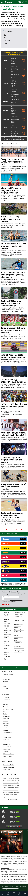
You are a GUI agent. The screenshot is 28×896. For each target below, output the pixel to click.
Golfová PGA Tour (6, 744)
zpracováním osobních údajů (16, 600)
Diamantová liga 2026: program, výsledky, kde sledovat (11, 459)
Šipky (5, 35)
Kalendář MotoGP (6, 728)
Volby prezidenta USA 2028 (8, 767)
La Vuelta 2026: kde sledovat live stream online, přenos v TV (14, 406)
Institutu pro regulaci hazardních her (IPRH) (13, 861)
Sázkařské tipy (6, 807)
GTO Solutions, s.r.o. (17, 890)
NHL (4, 711)
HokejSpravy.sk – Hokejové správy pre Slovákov (18, 637)
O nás (2, 886)
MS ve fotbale (6, 702)
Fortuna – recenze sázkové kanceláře (11, 778)
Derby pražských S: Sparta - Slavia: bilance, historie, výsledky (13, 330)
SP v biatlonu (5, 730)
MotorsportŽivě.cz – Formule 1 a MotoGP (7, 636)
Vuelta (4, 686)
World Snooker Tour (7, 742)
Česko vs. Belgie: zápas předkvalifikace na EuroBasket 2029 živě (12, 515)
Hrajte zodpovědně (5, 868)
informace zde (4, 874)
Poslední (21, 529)
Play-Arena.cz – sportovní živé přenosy (7, 642)
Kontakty (6, 886)
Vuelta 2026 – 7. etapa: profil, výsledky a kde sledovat (11, 219)
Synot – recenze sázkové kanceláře (10, 790)
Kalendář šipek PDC (7, 735)
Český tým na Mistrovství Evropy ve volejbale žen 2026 (12, 161)
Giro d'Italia (5, 725)
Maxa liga (5, 713)
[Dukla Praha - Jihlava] (5, 812)
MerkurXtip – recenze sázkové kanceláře (11, 792)
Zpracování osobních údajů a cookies (10, 888)
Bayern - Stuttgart (13, 817)
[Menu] (26, 2)
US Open (5, 684)
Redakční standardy (14, 886)
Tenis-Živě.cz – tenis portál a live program (7, 631)
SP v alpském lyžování (7, 732)
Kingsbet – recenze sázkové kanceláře (11, 797)
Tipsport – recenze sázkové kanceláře (11, 780)
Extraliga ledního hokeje (8, 709)
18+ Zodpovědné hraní (6, 890)
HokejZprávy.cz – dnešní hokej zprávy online (7, 625)
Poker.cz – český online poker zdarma (7, 653)
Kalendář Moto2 (6, 749)
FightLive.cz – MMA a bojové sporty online (7, 614)
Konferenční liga (6, 699)
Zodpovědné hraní (13, 863)
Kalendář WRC (6, 751)
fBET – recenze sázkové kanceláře (10, 799)
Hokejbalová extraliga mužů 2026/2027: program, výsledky (13, 486)
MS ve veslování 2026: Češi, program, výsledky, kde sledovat (13, 246)
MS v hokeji (5, 706)
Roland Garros (6, 718)
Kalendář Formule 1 (7, 679)
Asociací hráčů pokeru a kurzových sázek (9, 864)
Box (5, 38)
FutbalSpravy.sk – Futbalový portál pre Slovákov (18, 642)
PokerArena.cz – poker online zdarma (7, 647)
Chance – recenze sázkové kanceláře (11, 787)
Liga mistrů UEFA (6, 677)
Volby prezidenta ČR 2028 (8, 764)
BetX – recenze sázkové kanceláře (10, 794)
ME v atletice (5, 681)
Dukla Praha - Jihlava (14, 812)
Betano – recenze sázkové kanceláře (11, 782)
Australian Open (6, 716)
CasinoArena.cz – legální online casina (7, 658)
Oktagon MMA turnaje (7, 756)
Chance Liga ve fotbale (8, 674)
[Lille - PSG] (5, 822)
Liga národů (5, 704)
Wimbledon (5, 720)
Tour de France (6, 723)
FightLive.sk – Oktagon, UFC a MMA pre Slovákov (19, 631)
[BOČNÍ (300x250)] (11, 852)
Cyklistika (7, 40)
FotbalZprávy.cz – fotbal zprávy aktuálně (7, 620)
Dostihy (6, 43)
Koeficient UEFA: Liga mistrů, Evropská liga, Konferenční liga (11, 303)
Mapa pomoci (16, 881)
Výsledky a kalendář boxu (8, 753)
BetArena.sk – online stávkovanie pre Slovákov (18, 626)
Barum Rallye (6, 688)
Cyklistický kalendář (7, 737)
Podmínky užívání (23, 886)
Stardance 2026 (6, 769)
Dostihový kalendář (7, 746)
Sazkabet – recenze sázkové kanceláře (11, 785)
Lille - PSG (12, 822)
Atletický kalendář (6, 739)
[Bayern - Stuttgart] (5, 817)
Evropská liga (6, 697)
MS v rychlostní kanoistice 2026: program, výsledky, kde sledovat (13, 274)
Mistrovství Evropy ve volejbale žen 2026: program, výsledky (11, 190)
